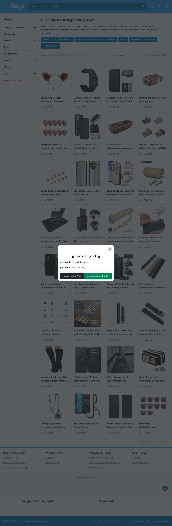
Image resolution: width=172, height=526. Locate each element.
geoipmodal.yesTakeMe (98, 276)
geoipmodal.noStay (72, 276)
